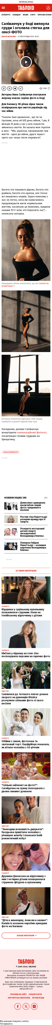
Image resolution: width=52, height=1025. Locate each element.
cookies (25, 1021)
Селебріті (5, 15)
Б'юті (32, 15)
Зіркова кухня (44, 15)
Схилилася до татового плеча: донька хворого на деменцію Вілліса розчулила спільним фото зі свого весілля (25, 699)
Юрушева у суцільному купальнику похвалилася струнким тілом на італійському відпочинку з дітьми (23, 612)
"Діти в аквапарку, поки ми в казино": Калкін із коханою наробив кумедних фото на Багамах (25, 923)
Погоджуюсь (6, 1023)
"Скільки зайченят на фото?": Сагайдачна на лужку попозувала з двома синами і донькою (23, 788)
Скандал (16, 15)
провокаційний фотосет (31, 432)
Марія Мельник (9, 36)
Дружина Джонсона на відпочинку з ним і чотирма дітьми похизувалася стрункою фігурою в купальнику (24, 879)
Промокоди (38, 998)
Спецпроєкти (35, 994)
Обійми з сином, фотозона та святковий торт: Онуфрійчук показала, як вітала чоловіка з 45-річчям (25, 744)
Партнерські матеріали (19, 998)
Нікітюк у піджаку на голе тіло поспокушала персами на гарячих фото (26, 655)
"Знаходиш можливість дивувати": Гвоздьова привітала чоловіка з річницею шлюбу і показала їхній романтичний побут (23, 834)
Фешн (25, 15)
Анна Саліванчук (10, 452)
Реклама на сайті (18, 994)
